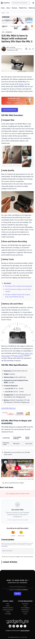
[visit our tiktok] (25, 626)
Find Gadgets (8, 614)
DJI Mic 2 (22, 84)
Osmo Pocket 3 (19, 356)
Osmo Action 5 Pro (27, 353)
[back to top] (32, 635)
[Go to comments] (26, 49)
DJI (8, 13)
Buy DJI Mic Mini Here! (9, 110)
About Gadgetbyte (25, 608)
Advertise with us (25, 610)
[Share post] (33, 49)
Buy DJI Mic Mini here (8, 408)
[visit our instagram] (13, 626)
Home (3, 8)
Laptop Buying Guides (8, 610)
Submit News (25, 604)
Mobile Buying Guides (8, 608)
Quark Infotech (25, 631)
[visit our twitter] (21, 626)
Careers (25, 606)
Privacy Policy (4, 546)
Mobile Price (23, 8)
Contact (25, 614)
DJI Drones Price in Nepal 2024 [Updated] (18, 286)
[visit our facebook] (17, 626)
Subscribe (17, 593)
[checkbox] (8, 589)
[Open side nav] (33, 3)
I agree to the (18, 590)
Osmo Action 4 (6, 356)
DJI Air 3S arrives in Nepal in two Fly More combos (18, 290)
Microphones (9, 32)
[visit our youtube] (10, 626)
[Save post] (30, 49)
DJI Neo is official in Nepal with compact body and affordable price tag (17, 296)
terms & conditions (22, 590)
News (8, 8)
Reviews (14, 8)
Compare (8, 612)
